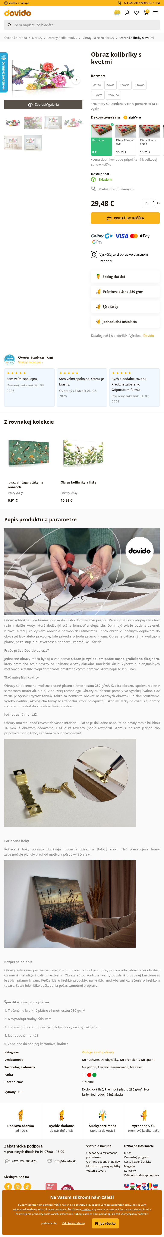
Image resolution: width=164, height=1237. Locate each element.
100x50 (124, 85)
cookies (86, 1209)
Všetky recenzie (29, 362)
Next (76, 80)
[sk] (127, 1185)
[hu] (133, 1185)
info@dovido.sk (64, 1161)
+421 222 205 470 (24, 1161)
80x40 (110, 85)
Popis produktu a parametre (40, 519)
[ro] (150, 1185)
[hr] (144, 1185)
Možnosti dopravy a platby (103, 1166)
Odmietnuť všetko (73, 1223)
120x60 (139, 85)
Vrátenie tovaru (96, 1171)
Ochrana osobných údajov (103, 1162)
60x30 (97, 85)
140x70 (97, 95)
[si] (155, 1185)
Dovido (148, 335)
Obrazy (37, 38)
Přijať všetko (105, 1223)
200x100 (113, 95)
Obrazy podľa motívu (62, 38)
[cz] (138, 1185)
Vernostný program (136, 1157)
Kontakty (130, 1171)
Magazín (129, 1166)
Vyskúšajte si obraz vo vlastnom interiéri (124, 257)
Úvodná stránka (15, 38)
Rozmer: (98, 75)
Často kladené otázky (137, 1162)
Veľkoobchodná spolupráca (141, 1175)
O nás (127, 1153)
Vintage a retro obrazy (98, 38)
